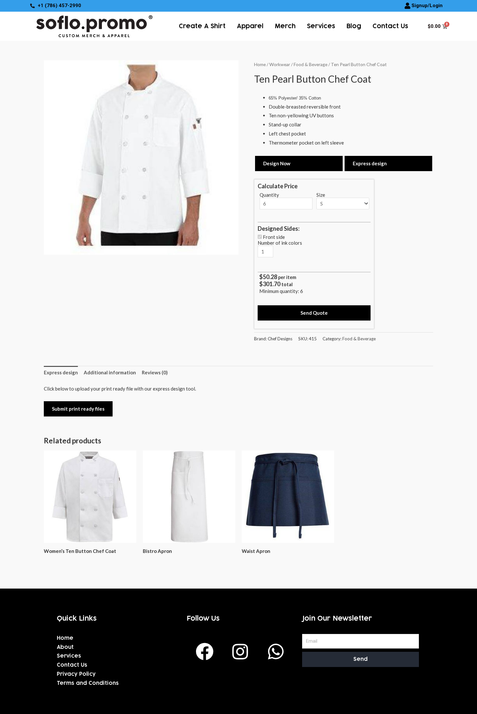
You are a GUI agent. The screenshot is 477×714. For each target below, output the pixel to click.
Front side (274, 237)
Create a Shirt (202, 26)
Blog (354, 26)
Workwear (279, 64)
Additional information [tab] (110, 372)
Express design (370, 163)
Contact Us (390, 26)
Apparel (250, 26)
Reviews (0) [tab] (155, 372)
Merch (285, 26)
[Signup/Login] (407, 6)
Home (260, 64)
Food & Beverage (310, 64)
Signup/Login (427, 5)
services (321, 26)
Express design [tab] (61, 372)
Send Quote (314, 313)
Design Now (276, 163)
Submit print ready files (78, 409)
